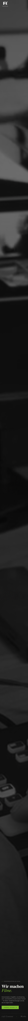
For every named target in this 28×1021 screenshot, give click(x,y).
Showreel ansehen (9, 1007)
